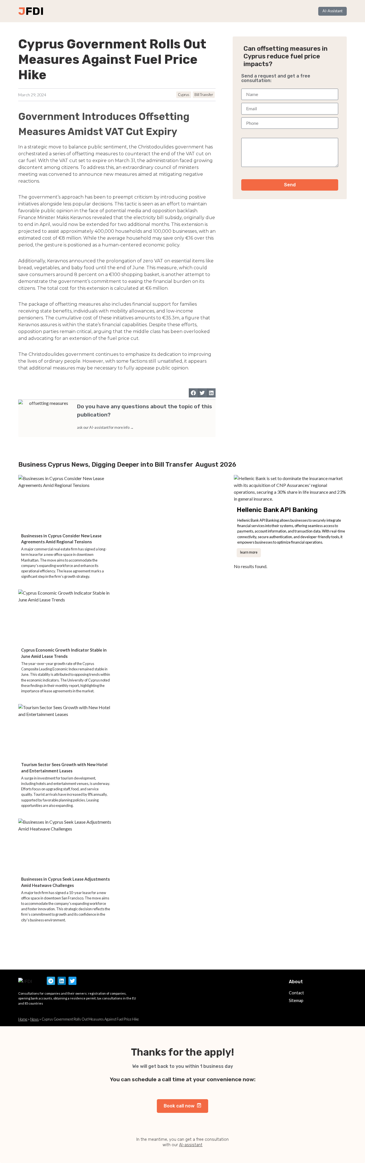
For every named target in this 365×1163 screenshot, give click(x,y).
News (34, 1019)
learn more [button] (248, 552)
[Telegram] (51, 981)
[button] (193, 392)
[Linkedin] (62, 981)
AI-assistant (190, 1144)
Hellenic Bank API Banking (277, 510)
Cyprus (183, 94)
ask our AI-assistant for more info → (105, 427)
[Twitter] (72, 981)
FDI (34, 11)
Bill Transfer (203, 94)
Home (22, 1019)
